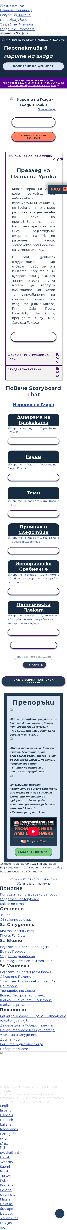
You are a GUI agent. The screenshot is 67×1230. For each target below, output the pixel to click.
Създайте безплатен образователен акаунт (36, 84)
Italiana (6, 1124)
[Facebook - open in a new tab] (2, 1066)
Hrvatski (6, 1204)
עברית (4, 1138)
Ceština (6, 1190)
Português (8, 1134)
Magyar (6, 1199)
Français (6, 1115)
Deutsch (6, 1120)
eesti (3, 1227)
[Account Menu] (14, 34)
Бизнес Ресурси (13, 951)
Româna (6, 1185)
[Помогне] (59, 1213)
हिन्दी (2, 1148)
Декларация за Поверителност (26, 1025)
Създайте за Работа (17, 956)
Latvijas (6, 1223)
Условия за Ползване (17, 1021)
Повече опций (47, 109)
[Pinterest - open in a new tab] (2, 1083)
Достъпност (11, 1039)
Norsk (4, 1171)
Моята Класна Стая (17, 931)
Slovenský (7, 1195)
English (6, 1106)
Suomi (5, 1167)
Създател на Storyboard (19, 899)
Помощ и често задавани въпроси (28, 894)
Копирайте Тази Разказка (33, 136)
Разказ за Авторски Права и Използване (33, 1016)
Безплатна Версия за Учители (25, 972)
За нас (5, 915)
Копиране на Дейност (33, 66)
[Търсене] (22, 15)
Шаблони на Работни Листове (26, 1000)
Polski (4, 1181)
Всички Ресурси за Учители (30, 39)
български (8, 1209)
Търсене (33, 664)
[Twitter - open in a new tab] (2, 1077)
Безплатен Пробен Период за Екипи (30, 947)
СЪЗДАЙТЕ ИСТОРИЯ (33, 852)
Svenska (6, 1162)
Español (6, 1110)
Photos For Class (13, 936)
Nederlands (9, 1129)
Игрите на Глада (33, 404)
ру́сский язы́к (10, 1153)
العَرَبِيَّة (4, 1143)
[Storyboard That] (12, 5)
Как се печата (12, 904)
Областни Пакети (15, 977)
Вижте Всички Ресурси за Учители (34, 681)
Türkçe (5, 1176)
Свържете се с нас (16, 920)
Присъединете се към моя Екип (26, 961)
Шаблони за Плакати (17, 1005)
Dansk (5, 1157)
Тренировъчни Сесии (17, 991)
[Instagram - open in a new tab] (2, 1071)
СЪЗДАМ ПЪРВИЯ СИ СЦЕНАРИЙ (33, 879)
